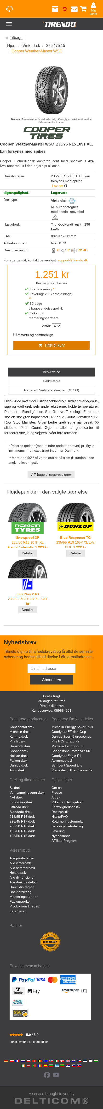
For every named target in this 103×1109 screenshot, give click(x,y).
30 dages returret (51, 701)
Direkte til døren (52, 706)
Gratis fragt (51, 696)
